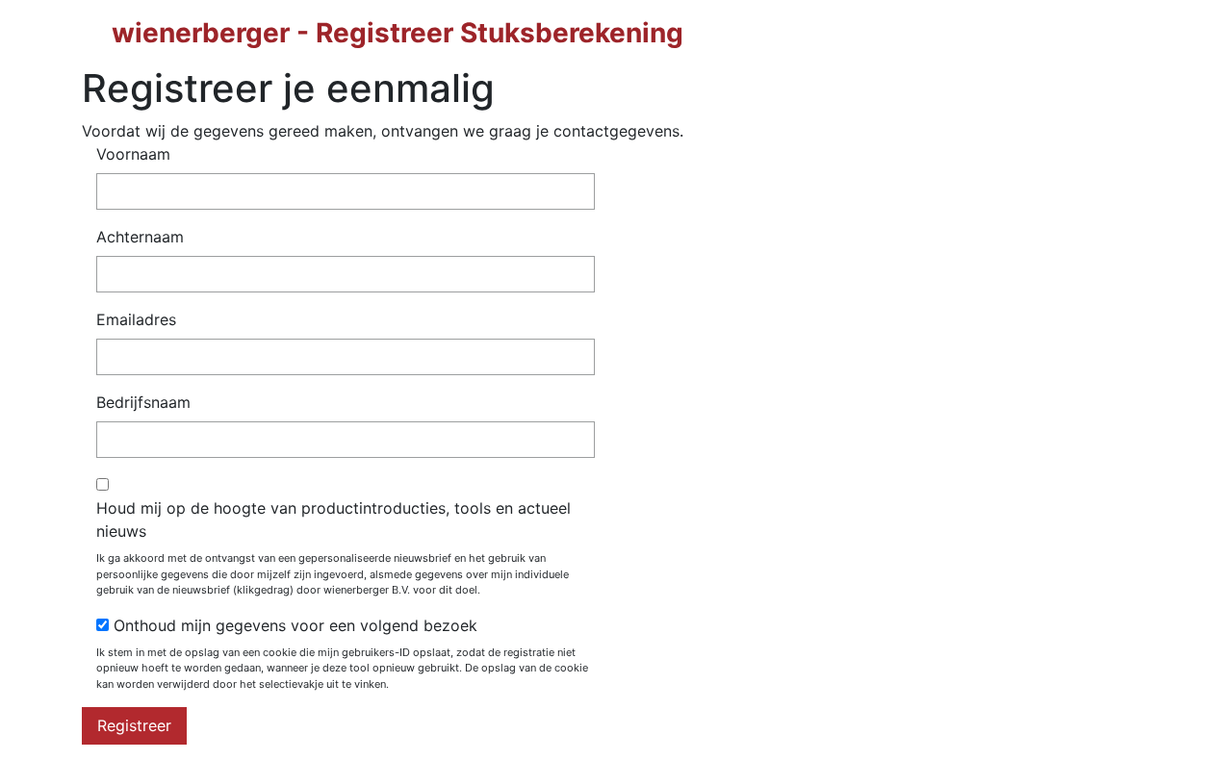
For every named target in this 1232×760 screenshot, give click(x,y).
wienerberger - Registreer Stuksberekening (397, 32)
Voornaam (133, 154)
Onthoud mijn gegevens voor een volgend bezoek (295, 625)
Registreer (134, 725)
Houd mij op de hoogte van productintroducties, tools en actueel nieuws (333, 519)
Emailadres (136, 319)
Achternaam (140, 236)
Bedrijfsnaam (143, 402)
